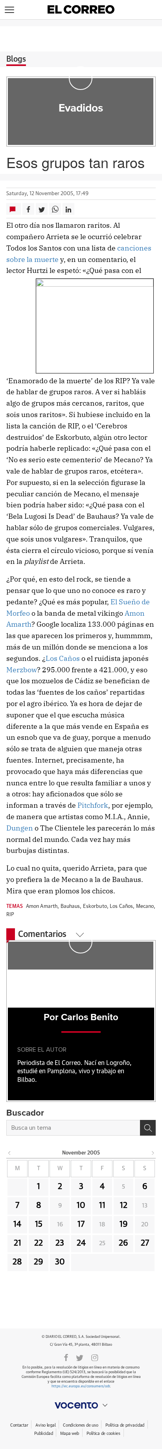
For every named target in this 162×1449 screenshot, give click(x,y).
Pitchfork (92, 805)
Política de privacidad (124, 1425)
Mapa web (69, 1433)
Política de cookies (103, 1433)
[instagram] (94, 1357)
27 (145, 1243)
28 (17, 1262)
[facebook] (66, 1357)
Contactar (19, 1425)
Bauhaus (70, 906)
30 (60, 1262)
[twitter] (79, 1357)
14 (17, 1224)
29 (38, 1262)
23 (59, 1243)
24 (81, 1243)
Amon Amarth (41, 906)
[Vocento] (81, 1405)
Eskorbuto (95, 906)
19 (124, 1224)
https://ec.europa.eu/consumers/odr (81, 1386)
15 (38, 1224)
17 (81, 1224)
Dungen (19, 827)
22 (38, 1243)
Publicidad (43, 1433)
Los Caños (63, 658)
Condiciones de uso (80, 1425)
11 (102, 1205)
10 (81, 1205)
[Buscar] (148, 1128)
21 (17, 1243)
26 (123, 1243)
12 (123, 1205)
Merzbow (21, 669)
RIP (10, 914)
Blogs (16, 59)
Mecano (145, 906)
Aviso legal (45, 1425)
